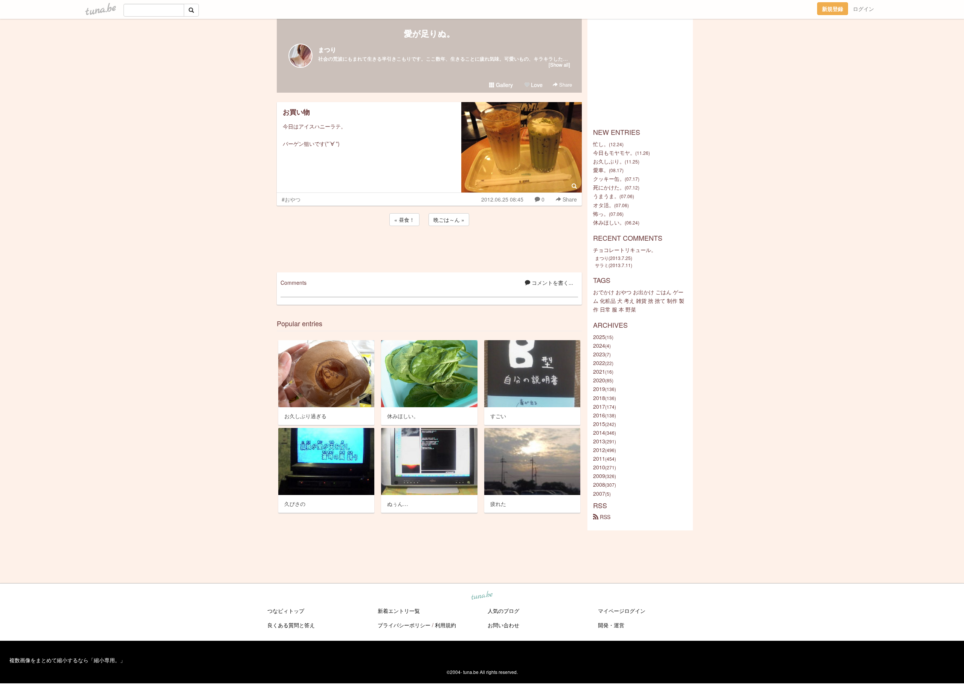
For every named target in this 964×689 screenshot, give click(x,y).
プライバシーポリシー (404, 625)
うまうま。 (606, 196)
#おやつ (291, 199)
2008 (599, 484)
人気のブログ (503, 610)
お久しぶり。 (609, 161)
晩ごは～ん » (448, 219)
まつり (327, 49)
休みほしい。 (609, 222)
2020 (599, 380)
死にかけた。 (609, 187)
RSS (604, 517)
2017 (599, 406)
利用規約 (445, 625)
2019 (599, 389)
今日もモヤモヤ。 (614, 152)
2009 (599, 476)
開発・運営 (611, 625)
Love (536, 85)
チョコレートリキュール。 (624, 250)
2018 (599, 398)
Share (565, 84)
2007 (599, 493)
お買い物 (296, 112)
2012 (599, 450)
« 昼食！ (404, 219)
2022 (599, 363)
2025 (599, 337)
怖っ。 (601, 213)
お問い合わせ (503, 625)
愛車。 (601, 170)
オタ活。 (603, 205)
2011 (599, 458)
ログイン (863, 8)
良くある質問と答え (291, 625)
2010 (599, 467)
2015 (599, 424)
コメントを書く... (551, 282)
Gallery (503, 85)
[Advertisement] (429, 248)
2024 (599, 345)
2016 (599, 415)
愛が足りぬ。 (429, 33)
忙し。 (601, 144)
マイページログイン (621, 610)
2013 (599, 441)
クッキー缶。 (609, 178)
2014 (599, 432)
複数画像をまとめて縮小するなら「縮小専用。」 (67, 660)
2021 (599, 371)
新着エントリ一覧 (399, 610)
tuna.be (481, 596)
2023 (599, 354)
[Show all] (559, 64)
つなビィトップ (285, 610)
